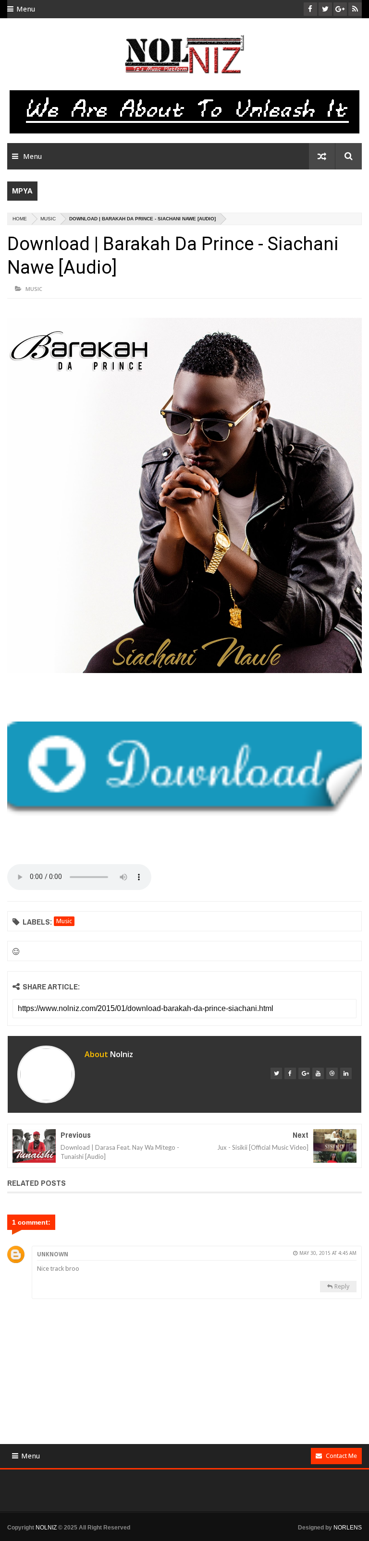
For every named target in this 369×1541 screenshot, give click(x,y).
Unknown (52, 1254)
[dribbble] (332, 1073)
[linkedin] (346, 1073)
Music (48, 218)
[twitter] (276, 1073)
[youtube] (318, 1073)
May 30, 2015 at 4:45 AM (328, 1253)
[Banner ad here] (192, 1536)
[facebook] (290, 1073)
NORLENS (347, 1527)
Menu (25, 9)
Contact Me (341, 1455)
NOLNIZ (46, 1527)
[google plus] (304, 1073)
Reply (341, 1286)
